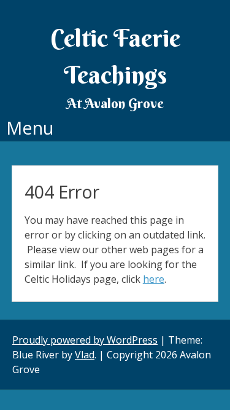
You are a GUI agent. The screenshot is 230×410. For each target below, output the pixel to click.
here (153, 279)
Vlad (84, 354)
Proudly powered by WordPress (85, 340)
